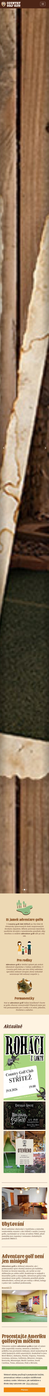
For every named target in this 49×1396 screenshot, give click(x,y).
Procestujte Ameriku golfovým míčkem (24, 1338)
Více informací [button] (32, 1384)
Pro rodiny (24, 960)
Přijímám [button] (24, 1390)
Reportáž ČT (7, 1287)
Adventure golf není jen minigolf (23, 1259)
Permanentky (24, 998)
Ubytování (13, 1224)
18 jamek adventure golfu (24, 919)
